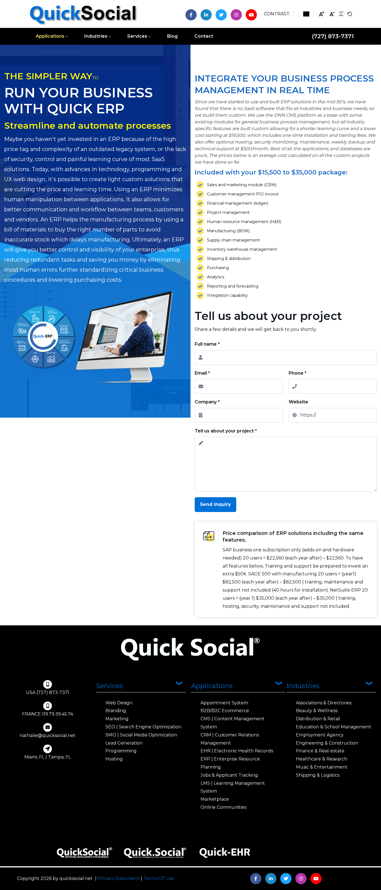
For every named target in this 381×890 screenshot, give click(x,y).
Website (298, 402)
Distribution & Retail (318, 718)
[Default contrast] (296, 13)
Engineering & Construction (327, 743)
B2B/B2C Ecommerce (225, 710)
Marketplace (215, 799)
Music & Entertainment (322, 767)
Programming (121, 750)
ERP (178, 239)
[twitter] (221, 14)
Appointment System (224, 702)
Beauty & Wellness (316, 710)
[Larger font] (321, 14)
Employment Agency (320, 735)
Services (109, 686)
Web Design (118, 702)
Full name (207, 344)
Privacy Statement (118, 878)
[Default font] (349, 14)
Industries (303, 686)
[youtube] (251, 14)
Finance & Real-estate (320, 750)
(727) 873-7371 (333, 36)
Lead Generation (124, 743)
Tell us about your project (226, 431)
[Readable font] (341, 14)
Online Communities (223, 807)
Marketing (117, 718)
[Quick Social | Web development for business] (83, 14)
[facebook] (191, 14)
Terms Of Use (159, 878)
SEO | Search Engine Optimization (143, 726)
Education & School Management (333, 726)
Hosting (114, 759)
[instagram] (236, 14)
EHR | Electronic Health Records (237, 750)
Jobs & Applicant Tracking (229, 775)
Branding (115, 710)
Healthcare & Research (321, 759)
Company (207, 402)
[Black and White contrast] (306, 13)
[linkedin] (206, 14)
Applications (212, 686)
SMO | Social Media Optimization (141, 735)
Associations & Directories (323, 702)
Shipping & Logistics (317, 775)
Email (202, 373)
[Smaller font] (332, 14)
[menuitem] (51, 36)
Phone (298, 373)
